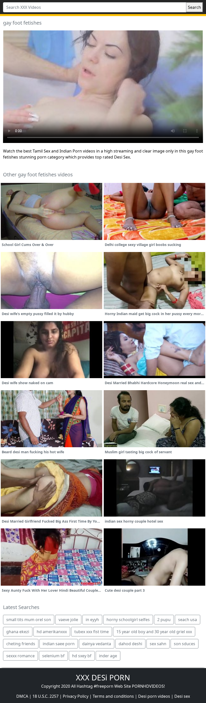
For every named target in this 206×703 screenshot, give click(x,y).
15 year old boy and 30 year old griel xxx (154, 631)
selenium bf (53, 656)
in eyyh (92, 619)
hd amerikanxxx (52, 631)
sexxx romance (20, 656)
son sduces (184, 643)
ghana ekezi (17, 631)
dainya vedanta (96, 643)
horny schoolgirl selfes (128, 619)
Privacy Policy (75, 696)
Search (194, 7)
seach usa (187, 619)
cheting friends (20, 643)
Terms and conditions (113, 696)
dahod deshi (130, 643)
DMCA (22, 696)
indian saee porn (59, 643)
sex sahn (158, 643)
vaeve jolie (68, 619)
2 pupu (164, 619)
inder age (108, 656)
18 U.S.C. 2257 (45, 696)
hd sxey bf (81, 656)
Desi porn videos (154, 696)
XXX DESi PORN (103, 677)
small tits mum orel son (28, 619)
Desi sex (182, 696)
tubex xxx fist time (91, 631)
